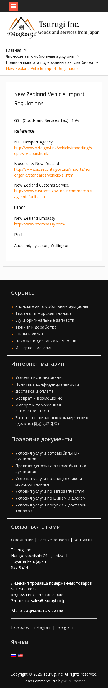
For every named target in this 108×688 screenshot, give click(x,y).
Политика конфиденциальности (47, 384)
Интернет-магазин (34, 347)
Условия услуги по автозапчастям (49, 491)
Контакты (83, 539)
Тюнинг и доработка (35, 327)
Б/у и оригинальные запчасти (44, 320)
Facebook (20, 627)
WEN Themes (74, 680)
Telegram (64, 627)
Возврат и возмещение (38, 398)
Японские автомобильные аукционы (51, 306)
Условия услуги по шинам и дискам (50, 498)
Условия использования (39, 377)
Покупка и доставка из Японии (45, 340)
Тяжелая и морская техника (43, 313)
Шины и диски (29, 334)
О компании (22, 539)
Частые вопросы (53, 539)
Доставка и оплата (34, 391)
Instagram (42, 627)
